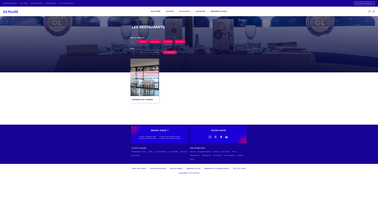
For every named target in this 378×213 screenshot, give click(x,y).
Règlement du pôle (193, 168)
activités (170, 11)
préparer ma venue (219, 11)
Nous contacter (148, 137)
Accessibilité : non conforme (189, 173)
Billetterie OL (195, 155)
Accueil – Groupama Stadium (200, 151)
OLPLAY (240, 155)
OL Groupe (218, 155)
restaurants (184, 11)
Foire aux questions (170, 137)
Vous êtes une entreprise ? (364, 3)
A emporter (143, 41)
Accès (150, 151)
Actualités (200, 11)
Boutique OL (206, 155)
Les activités (173, 151)
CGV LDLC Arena (239, 168)
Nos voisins (136, 155)
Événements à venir (139, 151)
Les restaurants (160, 151)
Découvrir (184, 151)
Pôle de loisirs (144, 52)
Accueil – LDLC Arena (222, 151)
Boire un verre (155, 41)
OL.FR (234, 151)
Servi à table (179, 41)
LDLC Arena (156, 52)
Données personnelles (158, 168)
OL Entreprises (229, 155)
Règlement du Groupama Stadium (216, 168)
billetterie (155, 11)
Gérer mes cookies (139, 168)
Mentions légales (176, 168)
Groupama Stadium (170, 52)
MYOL (192, 159)
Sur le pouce (167, 41)
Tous (133, 41)
